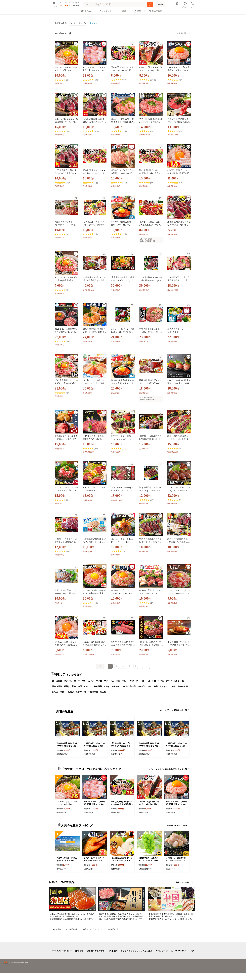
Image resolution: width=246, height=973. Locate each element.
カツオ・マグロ (76, 23)
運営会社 (79, 951)
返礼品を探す (74, 929)
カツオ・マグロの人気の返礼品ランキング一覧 (167, 769)
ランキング (106, 11)
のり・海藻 (153, 686)
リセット (93, 23)
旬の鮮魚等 (183, 686)
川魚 (74, 686)
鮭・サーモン (80, 681)
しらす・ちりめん (112, 686)
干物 (148, 681)
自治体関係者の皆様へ (96, 951)
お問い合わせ (162, 951)
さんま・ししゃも (168, 686)
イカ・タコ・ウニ (118, 681)
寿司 (80, 686)
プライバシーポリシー (62, 951)
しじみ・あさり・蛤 (77, 692)
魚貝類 (85, 929)
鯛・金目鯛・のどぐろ (62, 681)
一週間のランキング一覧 (177, 825)
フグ (106, 681)
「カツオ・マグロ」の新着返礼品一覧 (171, 710)
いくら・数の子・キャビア (134, 686)
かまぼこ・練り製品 (93, 686)
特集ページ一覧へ (183, 882)
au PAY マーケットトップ (182, 951)
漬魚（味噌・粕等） (61, 686)
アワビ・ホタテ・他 (175, 681)
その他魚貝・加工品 (97, 692)
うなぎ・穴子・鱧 (136, 681)
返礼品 (88, 11)
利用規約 (113, 951)
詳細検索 (160, 4)
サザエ (161, 681)
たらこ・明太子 (59, 692)
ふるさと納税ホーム (56, 929)
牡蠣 (154, 681)
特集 (139, 11)
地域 (124, 11)
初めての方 (157, 11)
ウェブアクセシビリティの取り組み (136, 951)
